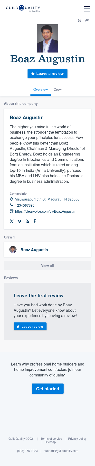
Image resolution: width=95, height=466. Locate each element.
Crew (58, 89)
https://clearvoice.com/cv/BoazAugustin (45, 211)
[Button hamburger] (87, 8)
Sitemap (50, 442)
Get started (47, 388)
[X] (12, 221)
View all (47, 265)
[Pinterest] (35, 221)
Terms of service (51, 438)
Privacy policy (77, 438)
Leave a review (50, 73)
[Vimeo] (19, 221)
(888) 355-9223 (27, 450)
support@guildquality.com (61, 450)
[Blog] (27, 221)
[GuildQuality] (23, 9)
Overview (40, 89)
